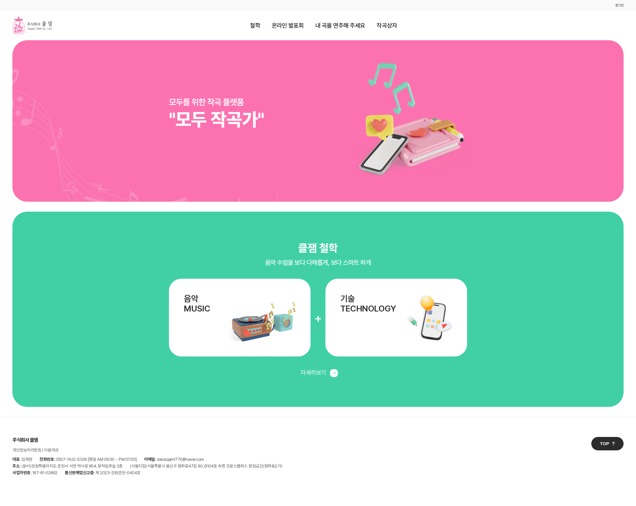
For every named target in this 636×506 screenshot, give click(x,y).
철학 (255, 25)
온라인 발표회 (288, 25)
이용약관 (51, 450)
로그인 (619, 5)
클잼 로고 (32, 25)
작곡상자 (387, 25)
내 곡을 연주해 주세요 (340, 25)
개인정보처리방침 (26, 450)
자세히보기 (314, 372)
